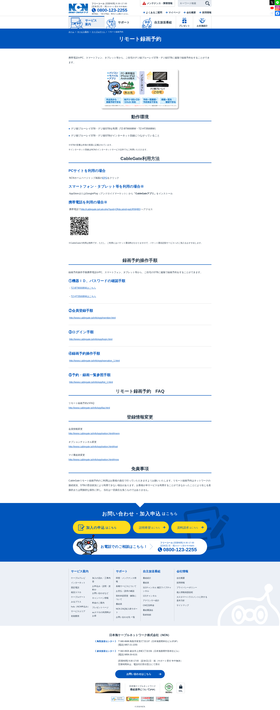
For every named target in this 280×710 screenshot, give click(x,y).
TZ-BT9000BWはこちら (83, 288)
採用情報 (206, 12)
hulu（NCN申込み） (80, 606)
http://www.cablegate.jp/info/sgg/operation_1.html (94, 360)
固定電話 (75, 587)
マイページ (174, 12)
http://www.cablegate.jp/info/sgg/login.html (90, 339)
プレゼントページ (100, 607)
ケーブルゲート (99, 32)
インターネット (78, 582)
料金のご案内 (98, 603)
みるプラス (76, 602)
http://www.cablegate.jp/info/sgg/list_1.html (91, 382)
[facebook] (277, 13)
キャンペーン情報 (100, 598)
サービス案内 (83, 32)
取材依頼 (147, 615)
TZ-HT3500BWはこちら (83, 296)
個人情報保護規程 (185, 592)
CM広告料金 (148, 605)
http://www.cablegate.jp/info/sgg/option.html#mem (94, 433)
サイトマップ (183, 605)
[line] (277, 2)
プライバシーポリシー (187, 587)
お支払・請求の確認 (125, 591)
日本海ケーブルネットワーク (142, 688)
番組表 (119, 604)
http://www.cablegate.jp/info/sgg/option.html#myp (94, 459)
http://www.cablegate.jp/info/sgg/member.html (92, 318)
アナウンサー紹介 (151, 600)
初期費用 (75, 616)
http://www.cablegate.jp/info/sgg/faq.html (89, 408)
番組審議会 (148, 610)
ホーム (71, 32)
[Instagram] (277, 7)
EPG (104, 178)
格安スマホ (76, 592)
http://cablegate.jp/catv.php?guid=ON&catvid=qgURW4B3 (110, 209)
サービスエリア (78, 611)
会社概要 (191, 12)
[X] (272, 2)
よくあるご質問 (154, 12)
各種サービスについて (126, 586)
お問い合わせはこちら (138, 674)
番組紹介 (147, 578)
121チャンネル (150, 596)
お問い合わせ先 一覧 (125, 617)
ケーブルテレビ (78, 578)
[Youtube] (272, 7)
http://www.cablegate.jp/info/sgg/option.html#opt (93, 446)
